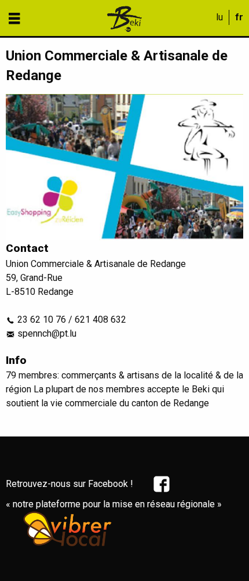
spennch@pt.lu (46, 333)
